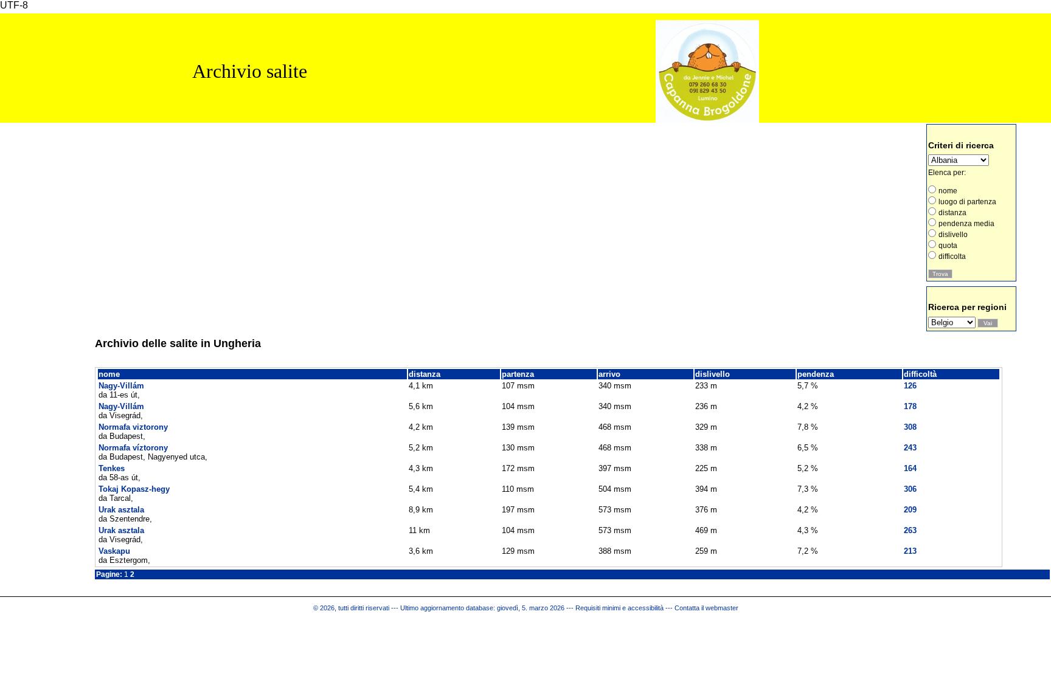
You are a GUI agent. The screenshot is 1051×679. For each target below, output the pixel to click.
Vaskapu (114, 551)
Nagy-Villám (121, 385)
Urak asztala (121, 509)
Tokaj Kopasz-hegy (134, 489)
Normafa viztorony (133, 427)
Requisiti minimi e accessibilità (619, 608)
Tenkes (112, 468)
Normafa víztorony (133, 447)
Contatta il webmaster (706, 608)
